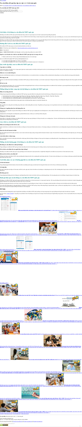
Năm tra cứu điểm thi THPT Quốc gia (7, 10)
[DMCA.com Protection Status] (4, 425)
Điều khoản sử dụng (8, 413)
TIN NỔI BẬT (5, 196)
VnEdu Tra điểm (10, 193)
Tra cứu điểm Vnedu (7, 5)
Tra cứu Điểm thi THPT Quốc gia (29, 5)
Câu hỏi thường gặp (16, 413)
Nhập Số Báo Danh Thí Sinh (5, 11)
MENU (1, 5)
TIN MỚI (4, 283)
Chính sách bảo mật (25, 413)
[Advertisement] (36, 21)
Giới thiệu (2, 413)
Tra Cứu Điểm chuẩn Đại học (17, 5)
